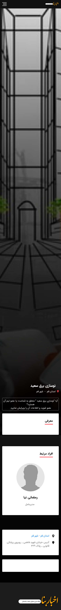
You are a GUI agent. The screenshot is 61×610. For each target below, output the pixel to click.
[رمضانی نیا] (30, 477)
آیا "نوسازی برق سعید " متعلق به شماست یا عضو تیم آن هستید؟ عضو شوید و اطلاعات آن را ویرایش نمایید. (30, 404)
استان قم (51, 391)
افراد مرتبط (46, 453)
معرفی (49, 420)
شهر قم (39, 391)
